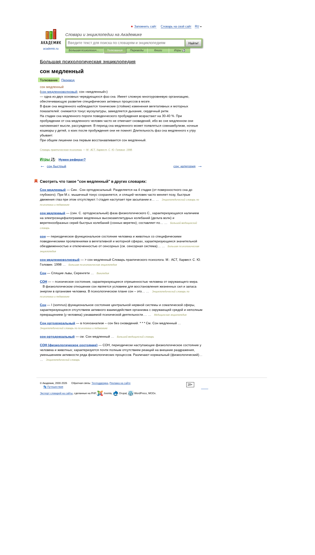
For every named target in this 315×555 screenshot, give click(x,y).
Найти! (193, 43)
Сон (43, 273)
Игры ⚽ (179, 50)
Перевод (67, 80)
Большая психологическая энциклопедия (84, 50)
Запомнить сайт (145, 26)
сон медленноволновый (60, 259)
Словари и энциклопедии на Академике (103, 34)
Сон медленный (53, 190)
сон (43, 236)
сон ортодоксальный (57, 336)
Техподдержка (100, 383)
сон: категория (184, 166)
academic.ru (51, 48)
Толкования (114, 50)
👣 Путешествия (53, 386)
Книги (158, 50)
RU (197, 26)
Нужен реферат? (72, 159)
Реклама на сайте (120, 383)
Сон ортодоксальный (57, 323)
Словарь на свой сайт (176, 26)
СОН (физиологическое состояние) (69, 345)
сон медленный (52, 213)
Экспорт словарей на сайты (56, 393)
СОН (43, 281)
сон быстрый (56, 166)
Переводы (137, 50)
